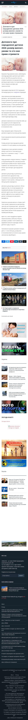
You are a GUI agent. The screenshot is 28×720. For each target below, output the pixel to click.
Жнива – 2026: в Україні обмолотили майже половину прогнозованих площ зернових (17, 378)
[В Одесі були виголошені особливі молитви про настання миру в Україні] (4, 504)
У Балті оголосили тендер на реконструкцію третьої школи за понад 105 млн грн (14, 268)
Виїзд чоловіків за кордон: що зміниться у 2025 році (15, 690)
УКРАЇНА (24, 37)
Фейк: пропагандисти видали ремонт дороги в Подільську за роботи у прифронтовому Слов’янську (17, 394)
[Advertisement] (14, 524)
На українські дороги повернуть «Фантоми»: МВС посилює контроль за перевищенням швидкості (17, 369)
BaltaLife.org (14, 670)
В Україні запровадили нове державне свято (13, 653)
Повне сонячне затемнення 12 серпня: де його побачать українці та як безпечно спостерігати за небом (17, 386)
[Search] (25, 2)
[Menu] (3, 2)
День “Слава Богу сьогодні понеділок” (11, 620)
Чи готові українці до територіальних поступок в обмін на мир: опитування (14, 633)
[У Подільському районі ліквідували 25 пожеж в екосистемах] (14, 279)
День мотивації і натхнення (8, 650)
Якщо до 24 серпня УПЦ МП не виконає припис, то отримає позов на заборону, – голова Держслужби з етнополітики (17, 482)
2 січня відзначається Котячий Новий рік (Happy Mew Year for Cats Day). (15, 705)
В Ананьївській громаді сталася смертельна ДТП (13, 659)
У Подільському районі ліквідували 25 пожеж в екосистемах (14, 288)
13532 (16, 90)
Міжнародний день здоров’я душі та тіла (12, 637)
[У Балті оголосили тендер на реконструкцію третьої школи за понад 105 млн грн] (14, 258)
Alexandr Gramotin (7, 37)
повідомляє (17, 92)
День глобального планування (9, 662)
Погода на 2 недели (13, 428)
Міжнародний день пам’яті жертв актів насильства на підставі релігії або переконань (17, 497)
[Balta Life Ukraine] (14, 3)
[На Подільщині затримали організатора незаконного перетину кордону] (14, 299)
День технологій (6, 626)
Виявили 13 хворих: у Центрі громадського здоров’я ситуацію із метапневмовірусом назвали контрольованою (14, 616)
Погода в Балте (6, 421)
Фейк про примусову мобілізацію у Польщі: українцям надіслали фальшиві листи (12, 610)
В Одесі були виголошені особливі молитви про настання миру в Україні (17, 504)
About (3, 604)
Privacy (3, 607)
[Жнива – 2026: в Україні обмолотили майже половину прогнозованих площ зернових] (4, 377)
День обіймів (5, 623)
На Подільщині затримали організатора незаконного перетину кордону (13, 309)
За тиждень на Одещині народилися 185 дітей (13, 656)
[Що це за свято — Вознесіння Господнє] (4, 489)
